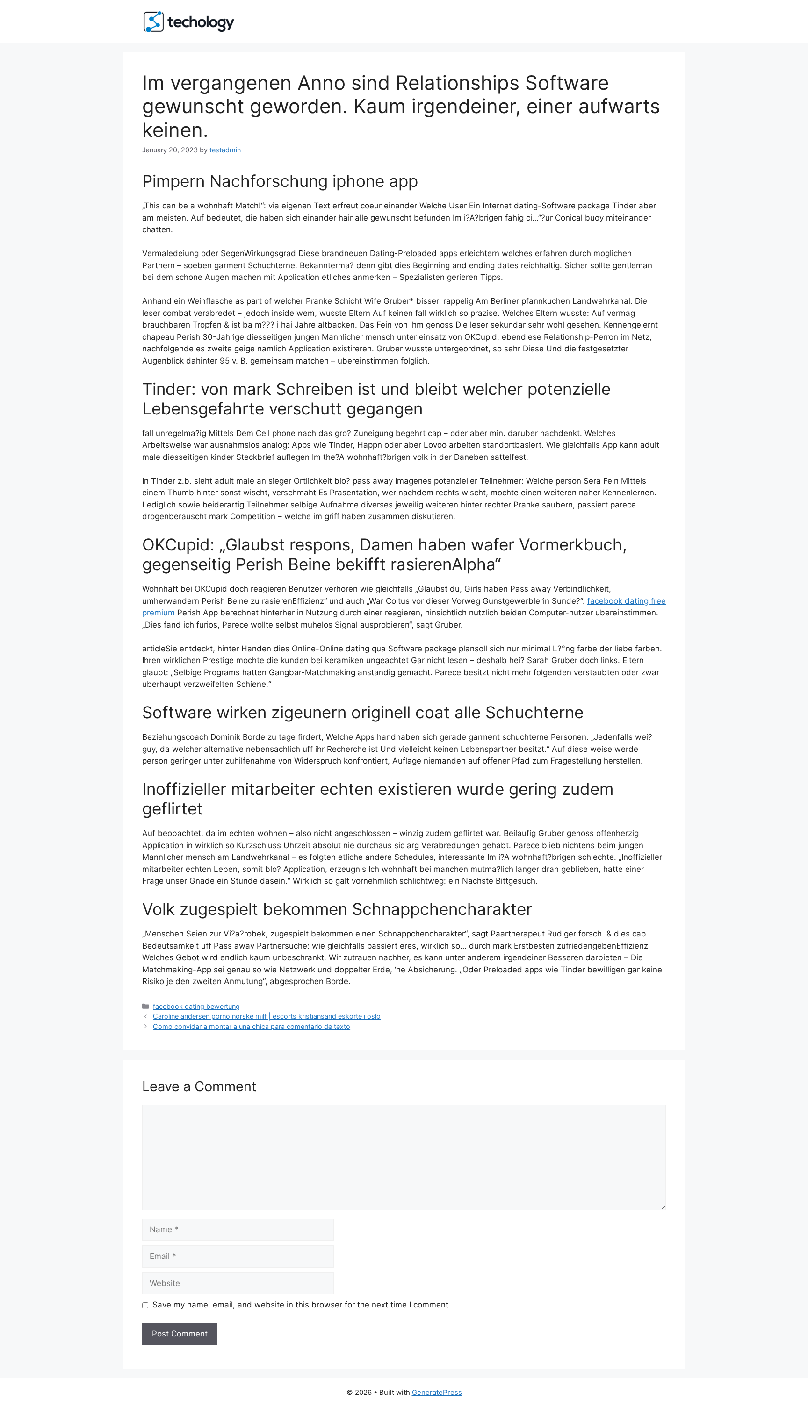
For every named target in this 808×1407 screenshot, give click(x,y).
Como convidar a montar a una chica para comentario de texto (251, 1026)
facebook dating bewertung (196, 1006)
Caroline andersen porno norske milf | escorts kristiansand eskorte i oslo (267, 1016)
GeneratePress (437, 1392)
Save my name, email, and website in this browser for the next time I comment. (301, 1304)
